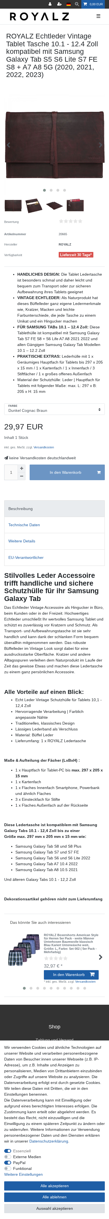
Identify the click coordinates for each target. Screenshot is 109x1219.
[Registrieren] (60, 4)
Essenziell (22, 1151)
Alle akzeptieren (55, 1186)
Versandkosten (43, 447)
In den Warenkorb (65, 472)
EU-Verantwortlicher (26, 557)
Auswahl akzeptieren (54, 1208)
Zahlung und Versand (54, 1040)
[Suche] (77, 4)
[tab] (54, 508)
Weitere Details (21, 541)
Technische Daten (24, 525)
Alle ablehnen (54, 1197)
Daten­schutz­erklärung (48, 1141)
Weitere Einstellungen (23, 1174)
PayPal (19, 1162)
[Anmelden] (50, 4)
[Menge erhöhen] (21, 468)
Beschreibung (20, 508)
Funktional (22, 1168)
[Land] (69, 4)
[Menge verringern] (21, 476)
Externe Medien (27, 1157)
